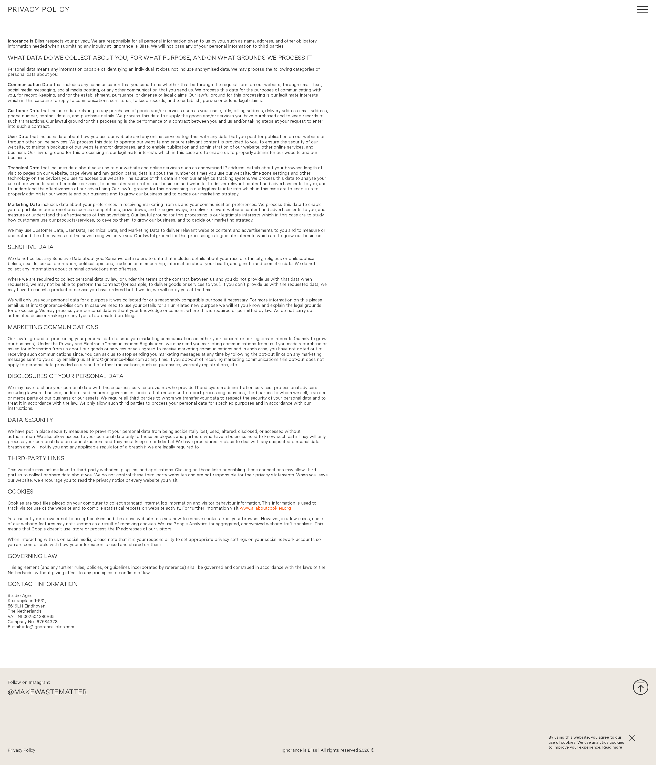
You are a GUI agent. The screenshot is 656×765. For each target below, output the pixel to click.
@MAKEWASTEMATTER (47, 691)
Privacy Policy (21, 750)
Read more (612, 747)
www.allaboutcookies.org (265, 508)
